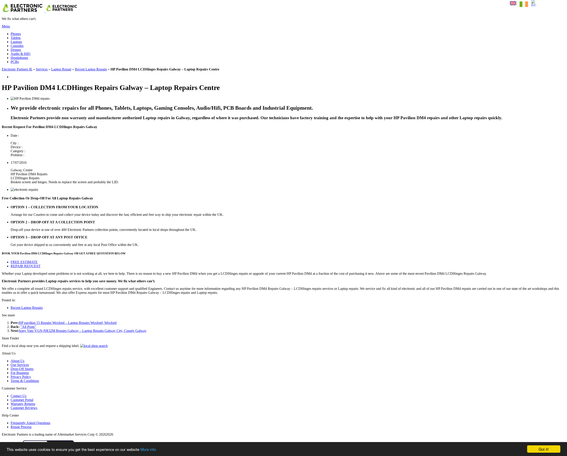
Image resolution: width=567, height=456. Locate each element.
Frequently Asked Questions (30, 423)
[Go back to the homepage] (40, 11)
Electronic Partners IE (17, 69)
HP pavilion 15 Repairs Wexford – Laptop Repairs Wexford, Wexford (68, 323)
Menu (6, 26)
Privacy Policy (21, 377)
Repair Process (21, 427)
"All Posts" (28, 327)
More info (148, 449)
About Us (17, 361)
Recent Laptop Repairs (91, 69)
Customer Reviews (24, 408)
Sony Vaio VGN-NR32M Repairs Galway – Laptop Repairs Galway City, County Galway (82, 331)
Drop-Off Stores (22, 369)
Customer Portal (22, 400)
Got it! (544, 449)
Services (42, 69)
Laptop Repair (61, 69)
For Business (20, 373)
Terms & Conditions (25, 381)
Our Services (20, 365)
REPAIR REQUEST (26, 266)
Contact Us (18, 396)
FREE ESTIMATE (24, 262)
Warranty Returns (23, 404)
